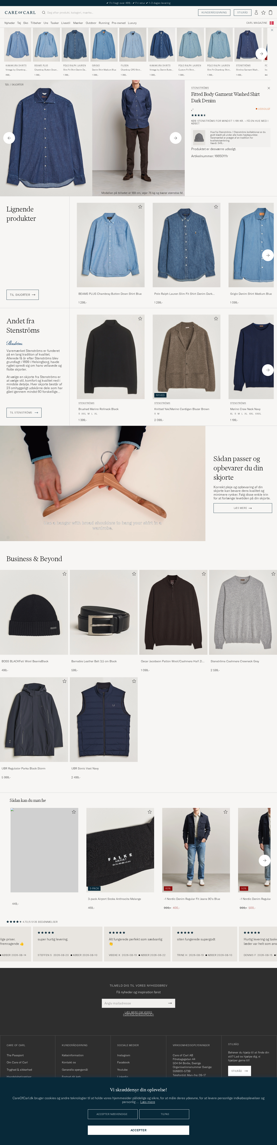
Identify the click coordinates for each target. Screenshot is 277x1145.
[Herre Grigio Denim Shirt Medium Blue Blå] (104, 45)
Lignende (21, 214)
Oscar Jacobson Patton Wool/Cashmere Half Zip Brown (172, 661)
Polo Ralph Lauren (74, 65)
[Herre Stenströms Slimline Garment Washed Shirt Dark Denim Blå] (248, 45)
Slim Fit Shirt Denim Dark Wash (75, 69)
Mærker (78, 23)
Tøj (19, 23)
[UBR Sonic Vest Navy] (104, 764)
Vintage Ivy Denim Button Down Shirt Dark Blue (161, 69)
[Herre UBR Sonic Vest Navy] (104, 719)
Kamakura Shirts (16, 65)
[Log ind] (256, 12)
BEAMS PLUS (41, 65)
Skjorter (18, 84)
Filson (125, 65)
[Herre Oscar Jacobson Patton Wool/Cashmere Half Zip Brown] (173, 612)
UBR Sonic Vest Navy (85, 768)
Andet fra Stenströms (23, 325)
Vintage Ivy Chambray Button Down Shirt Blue (17, 69)
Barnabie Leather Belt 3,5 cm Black (94, 661)
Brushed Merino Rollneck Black (98, 409)
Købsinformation (73, 1055)
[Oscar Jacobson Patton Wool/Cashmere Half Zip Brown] (173, 657)
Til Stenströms (21, 412)
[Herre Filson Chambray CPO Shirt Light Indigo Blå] (132, 45)
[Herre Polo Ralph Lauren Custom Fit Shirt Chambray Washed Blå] (190, 45)
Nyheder (9, 23)
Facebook (123, 1062)
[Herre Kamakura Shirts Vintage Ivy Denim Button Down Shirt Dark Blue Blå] (161, 45)
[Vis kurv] (270, 12)
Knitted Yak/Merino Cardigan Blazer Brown (181, 409)
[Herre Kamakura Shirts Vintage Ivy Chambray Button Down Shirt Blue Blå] (17, 45)
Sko (25, 23)
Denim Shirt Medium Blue (104, 69)
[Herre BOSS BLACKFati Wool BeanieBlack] (34, 612)
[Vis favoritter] (263, 13)
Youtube (122, 1069)
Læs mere (240, 508)
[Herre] (44, 850)
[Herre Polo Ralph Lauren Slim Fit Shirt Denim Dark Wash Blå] (75, 45)
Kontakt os (69, 1062)
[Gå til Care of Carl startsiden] (20, 12)
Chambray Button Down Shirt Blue (45, 69)
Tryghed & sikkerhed (19, 1069)
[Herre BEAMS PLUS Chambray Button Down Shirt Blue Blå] (46, 45)
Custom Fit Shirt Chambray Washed (187, 69)
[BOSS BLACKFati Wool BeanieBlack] (34, 657)
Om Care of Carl (17, 1062)
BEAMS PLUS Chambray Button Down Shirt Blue (110, 294)
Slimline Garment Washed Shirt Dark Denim (248, 69)
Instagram (123, 1055)
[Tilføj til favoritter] (139, 207)
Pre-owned (119, 23)
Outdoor (91, 23)
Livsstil (65, 23)
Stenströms (243, 65)
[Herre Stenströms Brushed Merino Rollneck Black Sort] (111, 357)
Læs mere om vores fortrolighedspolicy (138, 1013)
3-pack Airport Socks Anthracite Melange (114, 899)
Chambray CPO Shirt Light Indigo (130, 69)
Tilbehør (36, 23)
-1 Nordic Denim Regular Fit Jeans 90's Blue (192, 899)
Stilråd (242, 12)
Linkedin (122, 1077)
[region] (138, 944)
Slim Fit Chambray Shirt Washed (218, 69)
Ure (46, 23)
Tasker (54, 23)
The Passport (15, 1055)
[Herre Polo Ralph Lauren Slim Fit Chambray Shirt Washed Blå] (219, 45)
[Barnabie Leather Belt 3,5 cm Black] (104, 657)
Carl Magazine (256, 22)
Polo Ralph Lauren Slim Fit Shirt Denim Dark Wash (183, 294)
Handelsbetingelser (19, 1077)
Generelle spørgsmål (75, 1069)
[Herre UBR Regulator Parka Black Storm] (34, 719)
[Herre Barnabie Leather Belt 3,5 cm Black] (104, 612)
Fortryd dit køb (71, 1077)
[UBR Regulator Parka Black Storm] (34, 764)
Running (104, 23)
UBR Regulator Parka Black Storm (23, 768)
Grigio (96, 65)
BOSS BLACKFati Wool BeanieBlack (25, 661)
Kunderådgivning (214, 12)
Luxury (132, 23)
